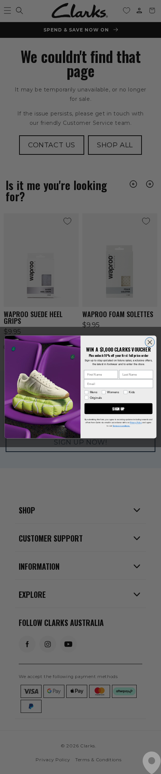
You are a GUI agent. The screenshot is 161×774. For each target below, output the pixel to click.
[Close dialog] (149, 342)
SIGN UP (118, 408)
